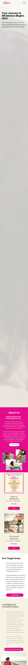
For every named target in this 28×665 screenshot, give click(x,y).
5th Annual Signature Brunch (14, 537)
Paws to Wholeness (14, 497)
